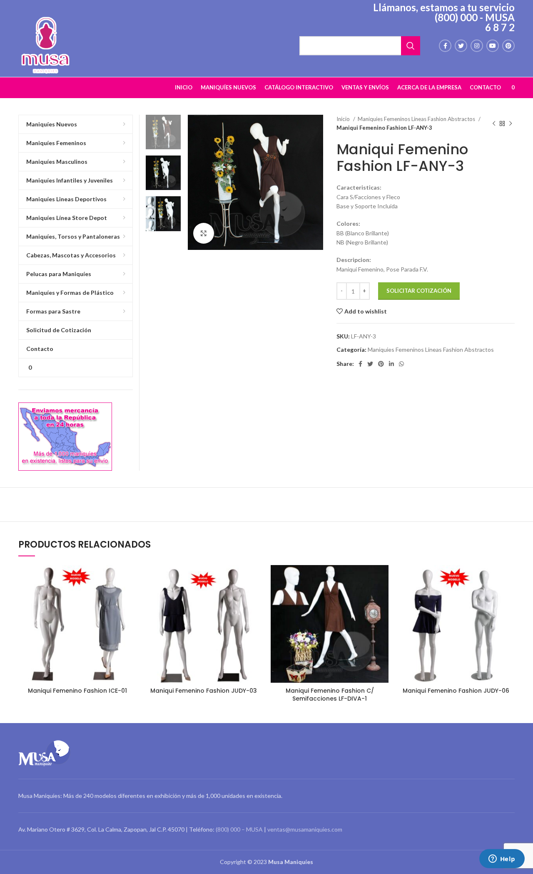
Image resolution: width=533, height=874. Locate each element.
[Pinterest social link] (508, 46)
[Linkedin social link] (391, 363)
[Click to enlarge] (203, 233)
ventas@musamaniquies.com (304, 829)
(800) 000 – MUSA (239, 829)
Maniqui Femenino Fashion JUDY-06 (456, 690)
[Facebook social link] (445, 46)
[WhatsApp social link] (401, 363)
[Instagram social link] (477, 46)
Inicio (343, 119)
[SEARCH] (410, 45)
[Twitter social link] (461, 46)
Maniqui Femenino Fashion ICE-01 (77, 690)
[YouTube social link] (492, 46)
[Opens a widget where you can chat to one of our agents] (502, 859)
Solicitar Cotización (418, 290)
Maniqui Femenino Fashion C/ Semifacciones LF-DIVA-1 (330, 694)
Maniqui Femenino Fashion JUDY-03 (203, 690)
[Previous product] (494, 123)
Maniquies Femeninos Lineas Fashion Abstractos (417, 119)
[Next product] (510, 123)
